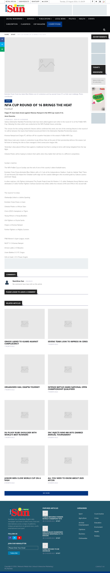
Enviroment (98, 527)
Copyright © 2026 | (11, 566)
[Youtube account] (100, 1)
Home (7, 34)
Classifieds (25, 24)
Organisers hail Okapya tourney (22, 387)
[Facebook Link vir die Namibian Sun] (10, 537)
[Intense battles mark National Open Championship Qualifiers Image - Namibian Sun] (68, 369)
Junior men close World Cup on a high (23, 479)
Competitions (54, 24)
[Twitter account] (96, 1)
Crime (96, 518)
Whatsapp (35, 1)
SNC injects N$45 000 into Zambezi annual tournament (65, 433)
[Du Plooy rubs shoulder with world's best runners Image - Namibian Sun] (25, 415)
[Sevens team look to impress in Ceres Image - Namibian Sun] (68, 324)
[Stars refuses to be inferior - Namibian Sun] (45, 545)
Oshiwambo (83, 538)
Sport (13, 34)
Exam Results (24, 1)
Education (97, 523)
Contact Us (100, 566)
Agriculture (82, 518)
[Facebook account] (92, 1)
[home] (20, 8)
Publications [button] (45, 19)
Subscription (12, 24)
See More (46, 493)
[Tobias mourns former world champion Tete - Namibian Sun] (45, 513)
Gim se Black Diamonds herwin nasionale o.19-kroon (53, 534)
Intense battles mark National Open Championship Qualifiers (67, 388)
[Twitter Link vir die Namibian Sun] (14, 537)
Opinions (82, 529)
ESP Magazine (39, 24)
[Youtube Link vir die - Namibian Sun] (19, 537)
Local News (60, 19)
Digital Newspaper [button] (14, 19)
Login (45, 1)
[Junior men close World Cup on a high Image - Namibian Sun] (25, 460)
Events (91, 19)
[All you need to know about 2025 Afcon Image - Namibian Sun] (68, 460)
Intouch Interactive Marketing (43, 566)
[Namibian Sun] (23, 512)
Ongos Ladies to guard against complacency (21, 342)
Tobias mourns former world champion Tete (53, 518)
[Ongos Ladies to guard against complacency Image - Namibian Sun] (25, 324)
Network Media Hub (24, 566)
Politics (72, 19)
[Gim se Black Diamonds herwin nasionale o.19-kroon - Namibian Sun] (45, 528)
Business (82, 534)
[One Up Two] (103, 1)
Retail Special (11, 1)
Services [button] (31, 19)
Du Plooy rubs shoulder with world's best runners (21, 433)
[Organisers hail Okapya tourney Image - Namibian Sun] (25, 369)
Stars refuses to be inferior (51, 550)
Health (82, 19)
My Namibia (9, 568)
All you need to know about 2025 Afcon (66, 479)
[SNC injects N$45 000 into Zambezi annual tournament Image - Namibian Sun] (68, 415)
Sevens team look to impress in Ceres (68, 341)
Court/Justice (99, 514)
